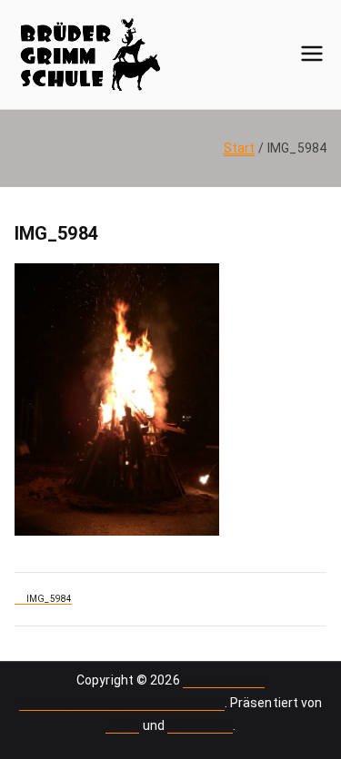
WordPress (200, 725)
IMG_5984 (49, 599)
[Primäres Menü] (311, 54)
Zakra (122, 725)
